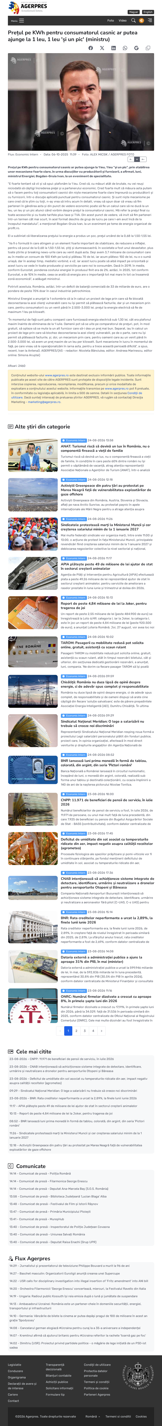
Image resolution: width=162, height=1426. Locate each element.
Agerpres (32, 1416)
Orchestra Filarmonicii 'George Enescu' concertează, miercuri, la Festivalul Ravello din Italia (83, 1288)
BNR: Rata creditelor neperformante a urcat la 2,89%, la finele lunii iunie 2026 (107, 920)
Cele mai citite (33, 1051)
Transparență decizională (55, 1367)
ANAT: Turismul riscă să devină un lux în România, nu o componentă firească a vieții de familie (105, 448)
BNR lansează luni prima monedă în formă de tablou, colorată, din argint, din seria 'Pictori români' (103, 762)
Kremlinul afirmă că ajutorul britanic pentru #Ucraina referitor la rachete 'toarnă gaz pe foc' (83, 1335)
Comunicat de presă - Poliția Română (45, 1173)
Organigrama (17, 1377)
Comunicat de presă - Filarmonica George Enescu (53, 1181)
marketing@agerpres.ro (44, 402)
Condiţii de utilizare (97, 1365)
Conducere (15, 1371)
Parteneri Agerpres (97, 1394)
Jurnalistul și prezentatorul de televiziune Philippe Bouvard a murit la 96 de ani (75, 1266)
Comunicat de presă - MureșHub (41, 1219)
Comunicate (30, 1166)
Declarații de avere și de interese (22, 1386)
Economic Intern (26, 154)
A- (131, 159)
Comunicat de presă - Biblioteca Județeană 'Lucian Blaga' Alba (63, 1196)
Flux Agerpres (32, 1258)
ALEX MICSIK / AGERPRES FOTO (112, 154)
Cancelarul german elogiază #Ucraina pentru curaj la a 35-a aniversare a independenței (80, 1328)
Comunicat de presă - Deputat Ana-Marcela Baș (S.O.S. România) (63, 1189)
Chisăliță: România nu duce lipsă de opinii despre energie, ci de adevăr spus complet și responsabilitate (105, 684)
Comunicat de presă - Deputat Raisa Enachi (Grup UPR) (58, 1242)
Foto (110, 20)
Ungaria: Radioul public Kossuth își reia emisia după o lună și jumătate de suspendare (78, 1296)
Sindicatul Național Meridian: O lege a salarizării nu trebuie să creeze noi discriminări (102, 723)
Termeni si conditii (118, 1416)
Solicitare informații (59, 1388)
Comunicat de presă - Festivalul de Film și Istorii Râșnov (59, 1204)
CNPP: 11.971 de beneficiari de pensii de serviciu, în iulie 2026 (107, 802)
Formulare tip (55, 1394)
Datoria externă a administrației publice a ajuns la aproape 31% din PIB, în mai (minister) (101, 959)
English (148, 11)
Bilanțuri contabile (58, 1375)
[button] (149, 20)
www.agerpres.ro (57, 375)
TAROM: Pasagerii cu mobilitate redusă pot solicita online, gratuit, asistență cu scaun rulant (102, 644)
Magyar (133, 11)
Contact (13, 1401)
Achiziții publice (57, 1382)
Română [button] (92, 1416)
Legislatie (14, 1365)
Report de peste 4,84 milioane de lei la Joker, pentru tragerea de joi (103, 605)
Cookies (141, 1416)
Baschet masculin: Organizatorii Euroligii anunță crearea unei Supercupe (70, 1273)
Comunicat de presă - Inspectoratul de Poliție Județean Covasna (65, 1226)
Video (123, 20)
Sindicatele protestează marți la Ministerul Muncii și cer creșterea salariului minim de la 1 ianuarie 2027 (106, 527)
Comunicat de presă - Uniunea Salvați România (52, 1234)
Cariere (13, 1394)
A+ (143, 159)
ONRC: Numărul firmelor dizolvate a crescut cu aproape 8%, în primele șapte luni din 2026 (106, 998)
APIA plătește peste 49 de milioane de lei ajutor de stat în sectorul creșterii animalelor (107, 566)
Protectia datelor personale (95, 1373)
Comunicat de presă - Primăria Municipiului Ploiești (55, 1211)
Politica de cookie (96, 1388)
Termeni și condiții (96, 1382)
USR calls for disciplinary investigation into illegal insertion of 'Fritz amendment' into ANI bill (84, 1281)
